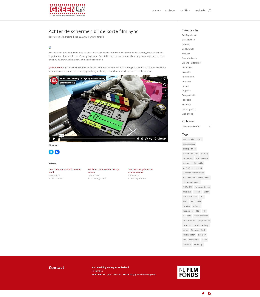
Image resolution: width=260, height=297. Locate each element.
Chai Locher (188, 158)
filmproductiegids (202, 187)
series (185, 230)
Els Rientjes (187, 168)
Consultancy (188, 48)
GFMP (206, 192)
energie (198, 168)
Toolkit (184, 10)
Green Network (189, 58)
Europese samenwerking (193, 172)
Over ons (156, 10)
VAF (184, 239)
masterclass (188, 211)
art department (189, 149)
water (204, 239)
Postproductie (189, 95)
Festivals (186, 53)
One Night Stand (201, 215)
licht (199, 201)
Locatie (185, 86)
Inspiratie (200, 10)
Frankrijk (197, 192)
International (188, 76)
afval (199, 139)
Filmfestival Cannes (191, 182)
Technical (186, 104)
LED (192, 201)
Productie (186, 99)
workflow (187, 244)
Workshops (187, 113)
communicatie (202, 158)
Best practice (188, 39)
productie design (202, 225)
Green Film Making (63, 36)
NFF (204, 211)
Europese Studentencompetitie (196, 177)
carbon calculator (190, 153)
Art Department (189, 35)
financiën (187, 192)
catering (204, 153)
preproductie (204, 220)
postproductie (189, 220)
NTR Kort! (187, 215)
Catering (186, 44)
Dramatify (198, 163)
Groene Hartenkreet (191, 62)
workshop (198, 244)
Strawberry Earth (198, 230)
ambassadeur (189, 144)
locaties (186, 206)
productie (187, 225)
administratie (188, 139)
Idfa (201, 196)
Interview (186, 81)
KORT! (185, 201)
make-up (196, 206)
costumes (187, 163)
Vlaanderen (194, 239)
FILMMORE (187, 187)
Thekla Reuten (189, 235)
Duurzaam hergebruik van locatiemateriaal (140, 171)
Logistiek (186, 90)
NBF (198, 211)
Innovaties (187, 67)
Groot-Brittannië (190, 196)
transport (202, 235)
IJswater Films (55, 67)
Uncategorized (97, 36)
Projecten (170, 10)
